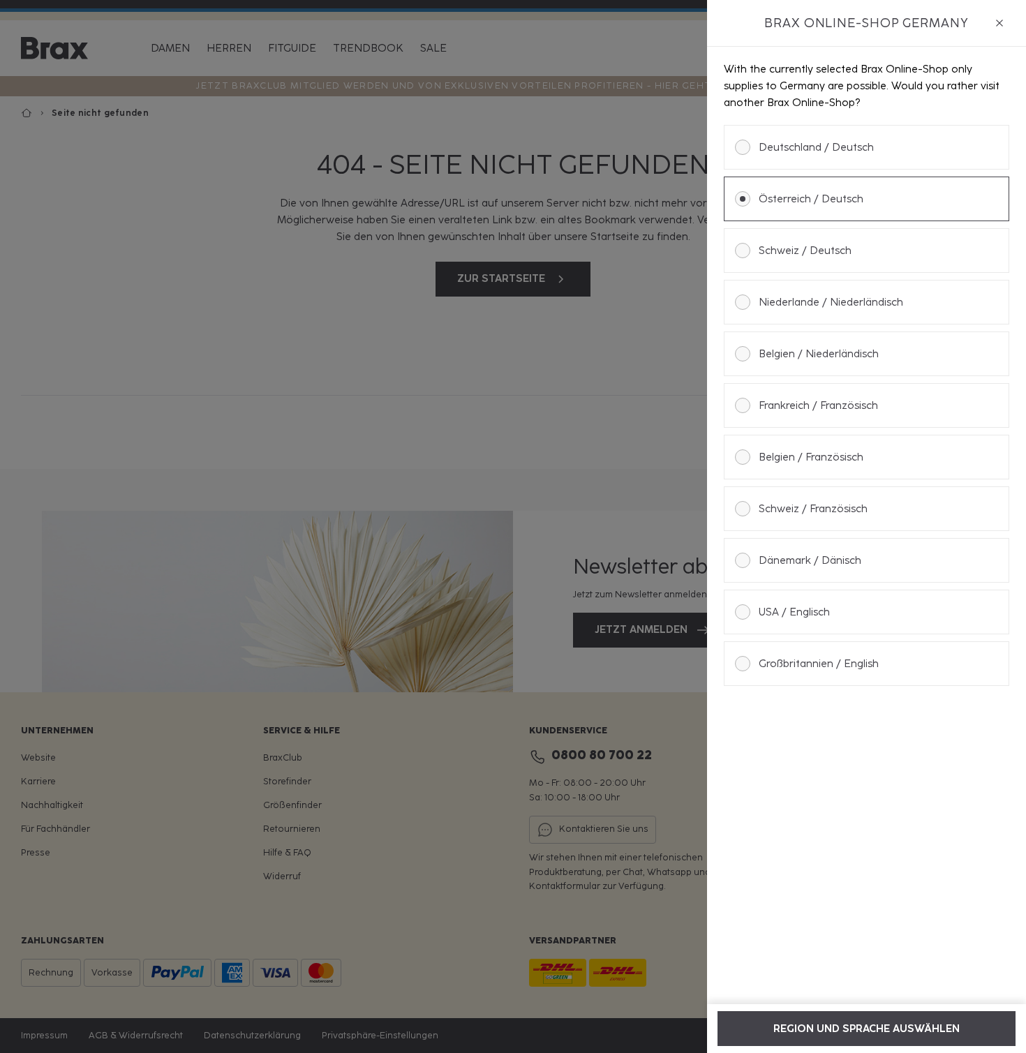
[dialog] (866, 526)
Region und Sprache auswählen (866, 1028)
